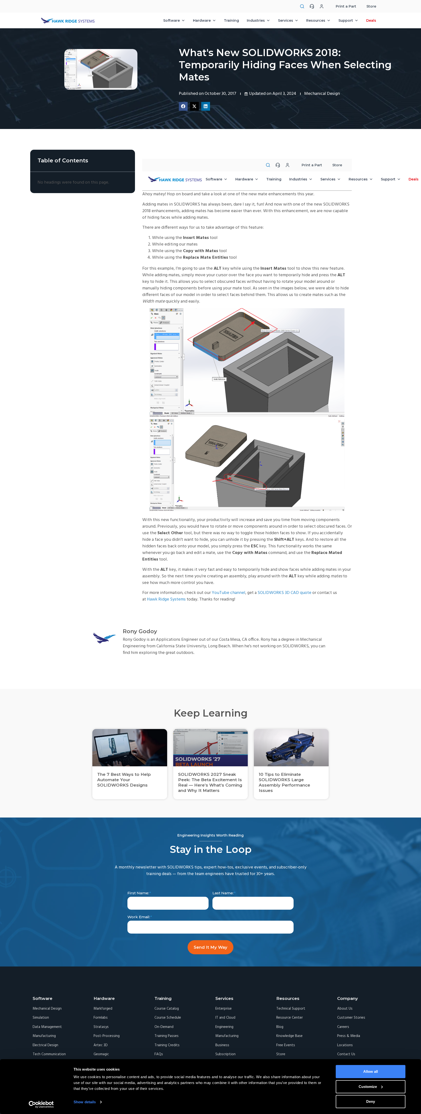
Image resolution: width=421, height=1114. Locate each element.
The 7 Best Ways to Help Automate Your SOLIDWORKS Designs (124, 780)
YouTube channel (228, 592)
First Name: (138, 893)
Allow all (370, 1071)
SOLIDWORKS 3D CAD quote (284, 592)
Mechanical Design (322, 93)
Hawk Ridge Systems (166, 599)
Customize (368, 1086)
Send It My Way (210, 947)
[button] (183, 106)
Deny (370, 1101)
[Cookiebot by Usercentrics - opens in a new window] (41, 1104)
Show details (85, 1102)
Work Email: (138, 917)
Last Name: (223, 893)
